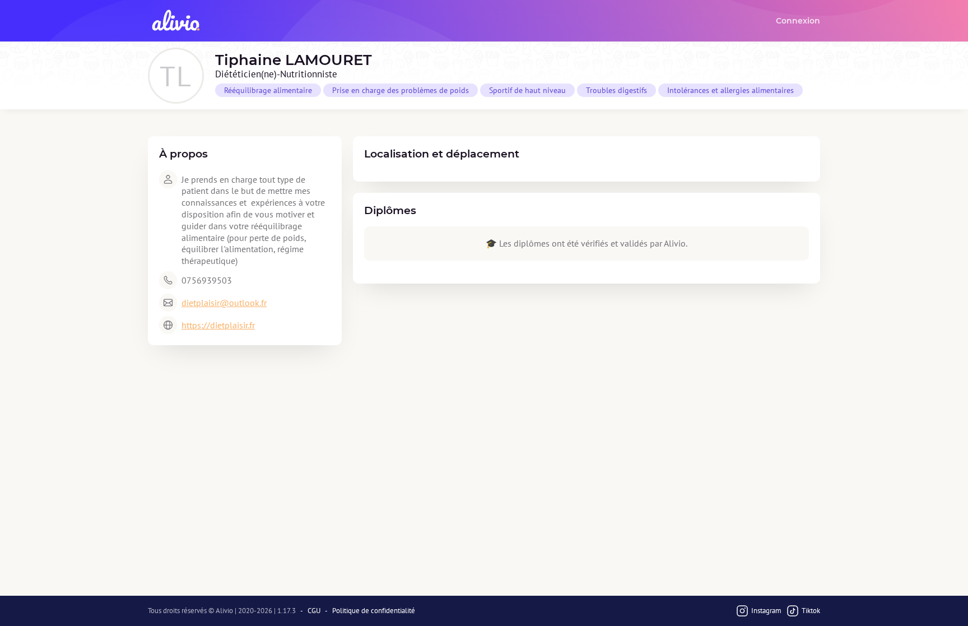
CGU (314, 610)
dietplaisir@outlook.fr (224, 302)
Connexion (798, 21)
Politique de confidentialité (373, 610)
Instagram (766, 610)
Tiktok (811, 610)
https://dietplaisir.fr (218, 325)
